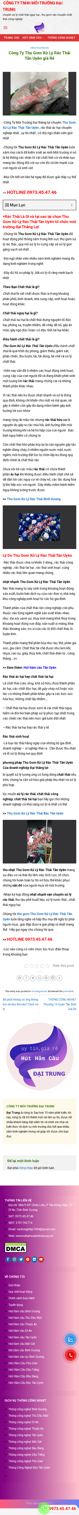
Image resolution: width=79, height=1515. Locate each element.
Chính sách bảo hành (21, 1298)
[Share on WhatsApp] (20, 978)
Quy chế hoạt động (20, 1291)
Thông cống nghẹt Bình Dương (27, 1409)
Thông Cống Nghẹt (61, 37)
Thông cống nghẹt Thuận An (26, 1428)
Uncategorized (39, 48)
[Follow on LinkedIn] (34, 1259)
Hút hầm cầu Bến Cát (21, 1344)
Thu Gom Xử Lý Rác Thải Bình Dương (33, 499)
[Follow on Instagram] (15, 1259)
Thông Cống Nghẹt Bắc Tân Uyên (29, 1467)
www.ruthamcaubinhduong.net (34, 1236)
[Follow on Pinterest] (28, 1259)
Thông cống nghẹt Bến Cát (25, 1441)
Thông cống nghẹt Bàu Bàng (26, 1448)
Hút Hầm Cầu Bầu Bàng (23, 1376)
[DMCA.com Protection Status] (16, 1247)
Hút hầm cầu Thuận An (22, 1324)
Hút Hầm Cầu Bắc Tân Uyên (25, 1383)
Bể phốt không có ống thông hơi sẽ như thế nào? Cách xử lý (20, 1004)
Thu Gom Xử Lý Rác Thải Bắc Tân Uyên (35, 813)
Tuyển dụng (15, 1305)
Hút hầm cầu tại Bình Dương (26, 1356)
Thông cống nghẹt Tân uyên (25, 1435)
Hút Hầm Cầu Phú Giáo (22, 1363)
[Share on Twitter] (33, 978)
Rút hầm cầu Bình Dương (24, 1350)
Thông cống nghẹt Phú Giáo (25, 1461)
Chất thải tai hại (17, 708)
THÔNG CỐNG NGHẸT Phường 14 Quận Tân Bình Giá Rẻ (59, 1004)
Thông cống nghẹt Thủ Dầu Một (28, 1415)
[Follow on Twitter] (21, 1259)
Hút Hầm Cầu (32, 37)
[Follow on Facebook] (8, 1259)
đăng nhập (26, 1168)
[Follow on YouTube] (41, 1259)
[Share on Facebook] (26, 978)
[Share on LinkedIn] (53, 978)
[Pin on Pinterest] (46, 978)
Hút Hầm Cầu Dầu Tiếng (23, 1369)
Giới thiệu (14, 1285)
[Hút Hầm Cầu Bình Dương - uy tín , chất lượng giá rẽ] (39, 27)
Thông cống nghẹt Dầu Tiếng (26, 1454)
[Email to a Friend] (40, 978)
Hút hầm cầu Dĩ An (20, 1330)
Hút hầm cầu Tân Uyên (40, 667)
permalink (68, 991)
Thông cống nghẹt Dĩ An (23, 1422)
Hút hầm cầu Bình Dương (24, 1311)
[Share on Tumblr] (59, 978)
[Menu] (5, 27)
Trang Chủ (11, 37)
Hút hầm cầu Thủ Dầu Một (25, 1318)
